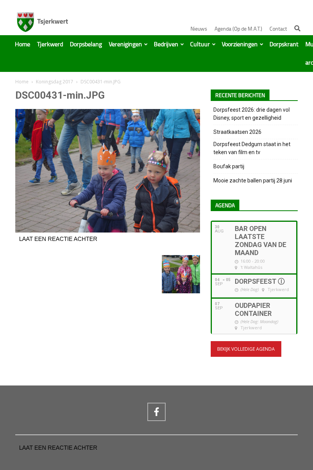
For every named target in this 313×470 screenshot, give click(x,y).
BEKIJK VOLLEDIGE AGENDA (246, 349)
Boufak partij (228, 166)
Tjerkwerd (50, 44)
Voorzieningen (240, 44)
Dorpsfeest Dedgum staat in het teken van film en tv (251, 148)
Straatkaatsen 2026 (237, 132)
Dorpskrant (283, 44)
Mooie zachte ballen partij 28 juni (252, 180)
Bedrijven (166, 44)
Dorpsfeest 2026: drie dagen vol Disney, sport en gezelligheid (251, 114)
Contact (278, 29)
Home (22, 44)
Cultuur (200, 44)
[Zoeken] (297, 28)
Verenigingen (125, 44)
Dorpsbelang (86, 44)
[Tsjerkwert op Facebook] (156, 411)
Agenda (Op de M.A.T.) (238, 29)
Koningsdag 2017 (54, 81)
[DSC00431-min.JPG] (107, 231)
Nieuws (198, 29)
